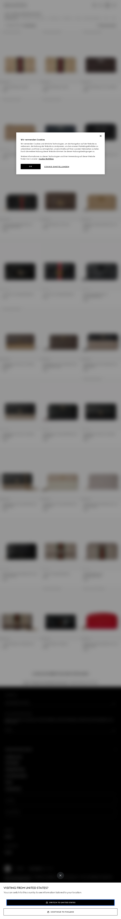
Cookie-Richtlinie (46, 159)
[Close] (60, 875)
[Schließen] (100, 136)
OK (30, 166)
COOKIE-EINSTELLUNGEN (56, 167)
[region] (60, 153)
